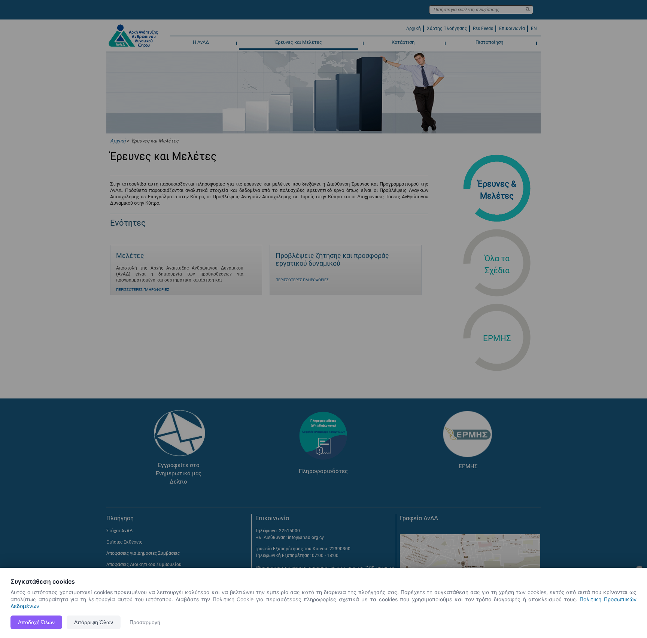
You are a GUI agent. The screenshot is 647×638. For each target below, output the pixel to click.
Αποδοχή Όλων (36, 622)
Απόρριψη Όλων (93, 622)
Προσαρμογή (145, 622)
